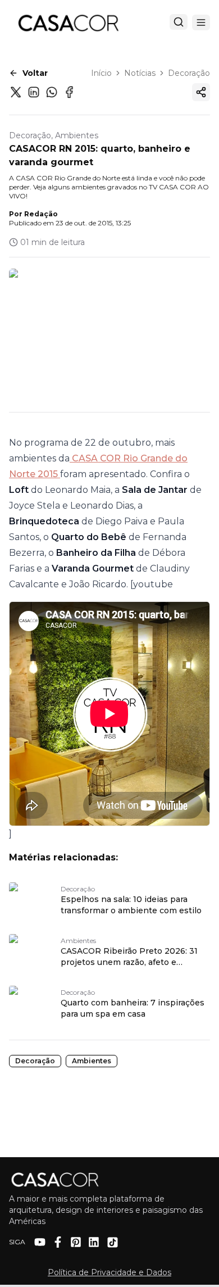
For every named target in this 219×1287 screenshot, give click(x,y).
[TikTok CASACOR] (112, 1242)
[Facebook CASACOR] (57, 1242)
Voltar (35, 73)
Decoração (189, 73)
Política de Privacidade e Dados (109, 1272)
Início (101, 73)
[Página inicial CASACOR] (68, 22)
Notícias (140, 73)
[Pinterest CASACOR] (75, 1242)
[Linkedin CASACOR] (93, 1242)
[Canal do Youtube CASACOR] (39, 1242)
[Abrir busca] (179, 22)
